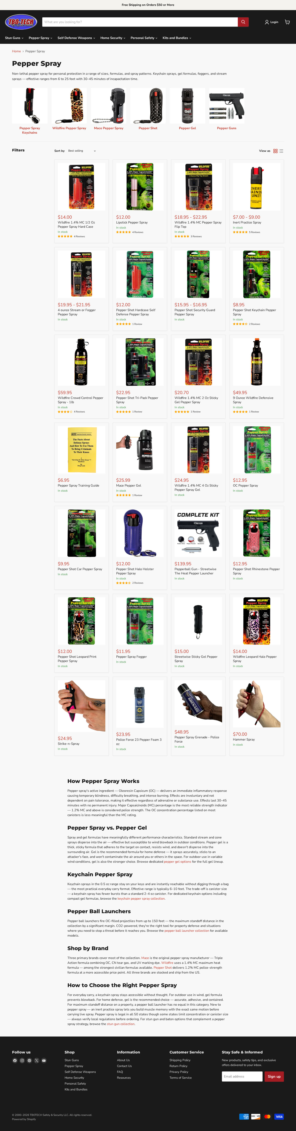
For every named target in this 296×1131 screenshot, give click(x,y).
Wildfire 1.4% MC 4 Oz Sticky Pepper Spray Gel (196, 487)
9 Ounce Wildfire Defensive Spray (253, 400)
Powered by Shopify (24, 1119)
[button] (272, 22)
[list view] (281, 151)
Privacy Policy (179, 1072)
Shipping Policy (180, 1060)
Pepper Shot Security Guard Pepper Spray (195, 312)
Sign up (274, 1076)
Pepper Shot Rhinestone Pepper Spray (256, 571)
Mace (145, 958)
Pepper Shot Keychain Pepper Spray (254, 312)
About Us (123, 1060)
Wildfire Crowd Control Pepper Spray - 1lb (80, 400)
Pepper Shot (163, 967)
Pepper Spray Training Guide (78, 485)
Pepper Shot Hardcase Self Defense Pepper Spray (135, 312)
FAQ (120, 1072)
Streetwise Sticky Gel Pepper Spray (196, 659)
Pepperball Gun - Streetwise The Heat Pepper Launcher (195, 571)
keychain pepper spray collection (141, 898)
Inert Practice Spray (247, 222)
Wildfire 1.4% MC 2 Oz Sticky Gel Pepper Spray (196, 400)
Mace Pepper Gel (128, 485)
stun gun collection (121, 1024)
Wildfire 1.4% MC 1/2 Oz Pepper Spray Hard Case (76, 224)
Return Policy (178, 1066)
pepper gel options (177, 861)
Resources (124, 1078)
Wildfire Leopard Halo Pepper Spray (255, 659)
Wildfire (167, 963)
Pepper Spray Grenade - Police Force (197, 739)
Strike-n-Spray (68, 744)
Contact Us (124, 1066)
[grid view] (275, 151)
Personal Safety (143, 38)
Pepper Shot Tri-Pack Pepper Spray (137, 400)
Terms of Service (181, 1078)
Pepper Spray (39, 38)
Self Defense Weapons (75, 38)
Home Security (111, 38)
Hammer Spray (244, 739)
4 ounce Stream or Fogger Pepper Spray (77, 312)
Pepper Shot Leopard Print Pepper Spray (77, 659)
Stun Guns (13, 38)
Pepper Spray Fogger (131, 657)
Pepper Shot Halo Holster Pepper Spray (135, 571)
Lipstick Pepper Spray (132, 222)
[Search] (243, 22)
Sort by (59, 151)
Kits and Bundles (176, 38)
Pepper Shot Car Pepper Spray (80, 569)
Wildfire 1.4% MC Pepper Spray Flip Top (198, 224)
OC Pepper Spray (245, 485)
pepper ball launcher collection (187, 931)
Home (16, 51)
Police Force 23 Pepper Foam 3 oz (139, 742)
